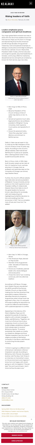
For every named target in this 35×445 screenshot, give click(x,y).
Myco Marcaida (12, 20)
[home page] (13, 4)
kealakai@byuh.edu (7, 400)
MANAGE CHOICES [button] (17, 435)
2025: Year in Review (17, 12)
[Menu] (30, 3)
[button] (31, 419)
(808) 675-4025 (6, 398)
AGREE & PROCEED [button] (17, 441)
